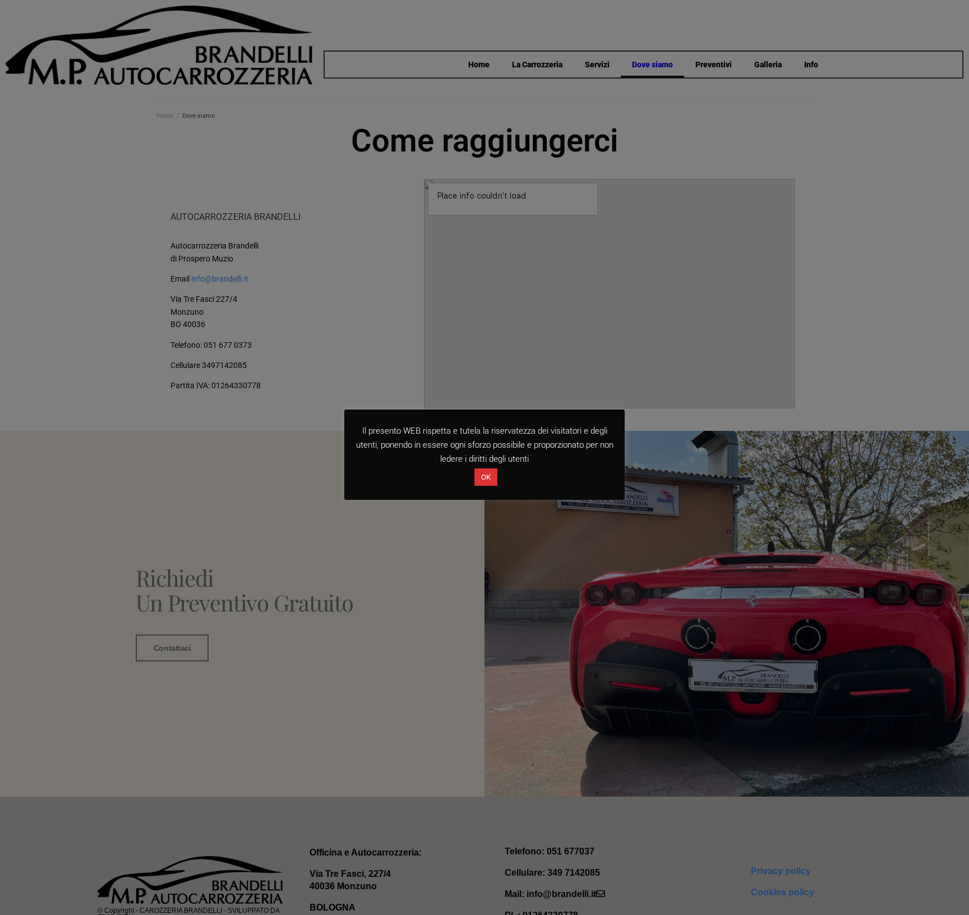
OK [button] (486, 477)
